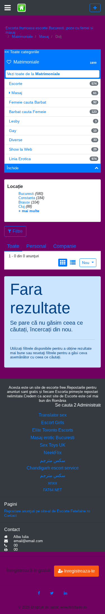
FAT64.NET (52, 490)
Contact (10, 515)
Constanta (26, 198)
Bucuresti (26, 194)
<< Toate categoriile (21, 52)
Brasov (24, 202)
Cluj (21, 206)
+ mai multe (28, 211)
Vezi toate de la (33, 74)
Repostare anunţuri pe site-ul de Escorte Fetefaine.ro (47, 511)
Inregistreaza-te (79, 571)
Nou (86, 262)
